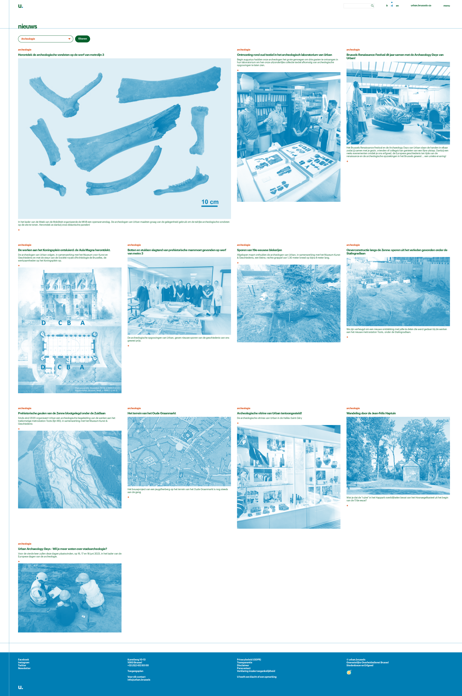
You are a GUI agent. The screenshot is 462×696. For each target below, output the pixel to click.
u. (20, 687)
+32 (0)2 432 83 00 (138, 665)
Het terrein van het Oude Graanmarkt (152, 413)
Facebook (23, 660)
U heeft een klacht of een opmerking (257, 677)
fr (387, 6)
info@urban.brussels (139, 680)
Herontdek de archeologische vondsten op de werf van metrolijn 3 (61, 54)
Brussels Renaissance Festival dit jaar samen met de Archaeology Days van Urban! (394, 56)
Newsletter (24, 668)
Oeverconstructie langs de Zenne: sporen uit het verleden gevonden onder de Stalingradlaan (396, 252)
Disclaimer (243, 665)
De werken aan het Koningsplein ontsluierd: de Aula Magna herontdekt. (64, 250)
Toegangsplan (135, 671)
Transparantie (244, 662)
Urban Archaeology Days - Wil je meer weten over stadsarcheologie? (62, 548)
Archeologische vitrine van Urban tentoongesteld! (269, 413)
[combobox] (359, 5)
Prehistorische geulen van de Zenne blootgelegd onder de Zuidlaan (61, 413)
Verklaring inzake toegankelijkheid (256, 671)
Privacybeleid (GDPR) (249, 660)
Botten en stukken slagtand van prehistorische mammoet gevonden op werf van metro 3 (177, 252)
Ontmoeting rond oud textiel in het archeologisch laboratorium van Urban (284, 54)
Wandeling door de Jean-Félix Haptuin (371, 413)
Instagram (23, 662)
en (397, 6)
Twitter (22, 665)
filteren (82, 39)
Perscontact (244, 668)
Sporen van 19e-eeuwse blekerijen (259, 250)
